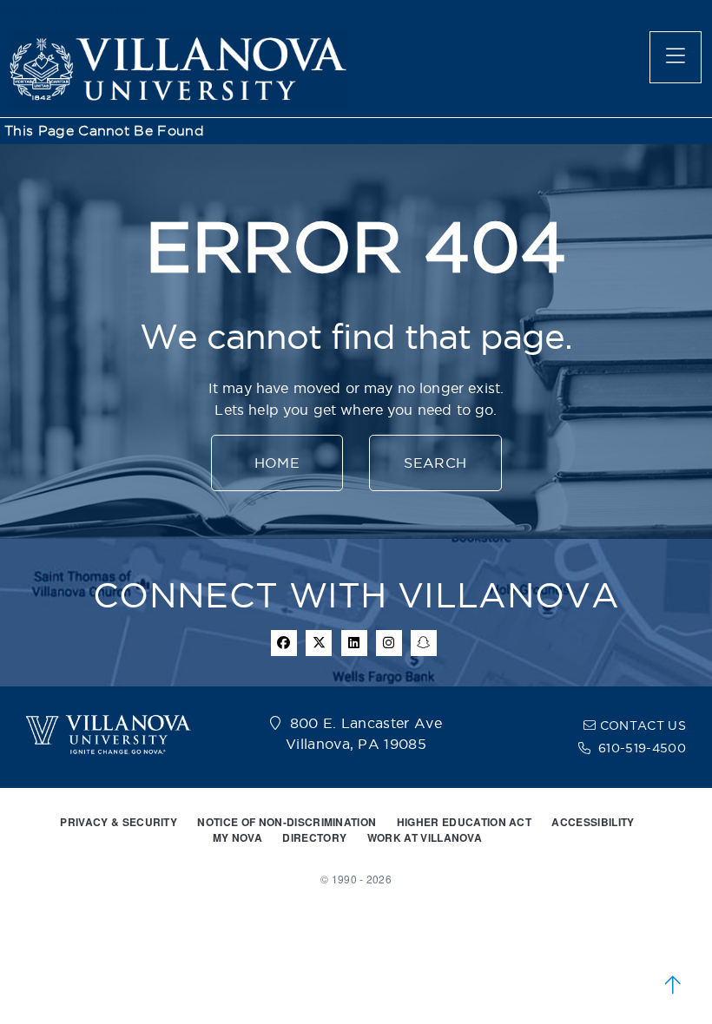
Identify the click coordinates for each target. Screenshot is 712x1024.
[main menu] (675, 57)
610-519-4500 (642, 748)
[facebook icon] (284, 643)
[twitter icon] (319, 643)
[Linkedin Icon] (354, 643)
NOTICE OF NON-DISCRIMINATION (286, 822)
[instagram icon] (389, 643)
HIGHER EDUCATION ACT (464, 822)
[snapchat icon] (424, 643)
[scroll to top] (673, 985)
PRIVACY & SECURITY (118, 822)
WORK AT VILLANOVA (424, 837)
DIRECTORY (314, 837)
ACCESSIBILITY (592, 822)
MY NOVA (237, 837)
